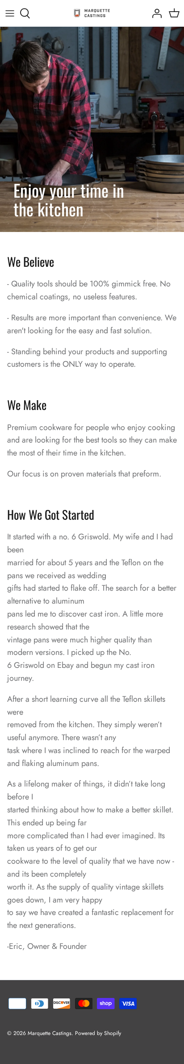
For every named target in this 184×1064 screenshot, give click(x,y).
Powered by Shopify (98, 1033)
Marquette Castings (49, 1033)
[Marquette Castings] (92, 13)
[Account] (154, 13)
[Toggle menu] (10, 13)
